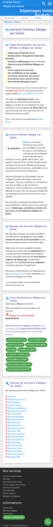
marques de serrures (18, 274)
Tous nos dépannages (12, 476)
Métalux (26, 142)
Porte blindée (8, 490)
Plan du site (8, 513)
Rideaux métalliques (11, 496)
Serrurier (25, 18)
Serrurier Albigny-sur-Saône (31, 93)
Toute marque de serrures (14, 484)
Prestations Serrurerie (12, 482)
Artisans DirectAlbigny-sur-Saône (13, 4)
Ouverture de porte (11, 487)
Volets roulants (9, 493)
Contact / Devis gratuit (13, 517)
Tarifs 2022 (8, 508)
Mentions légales (10, 510)
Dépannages (9, 18)
